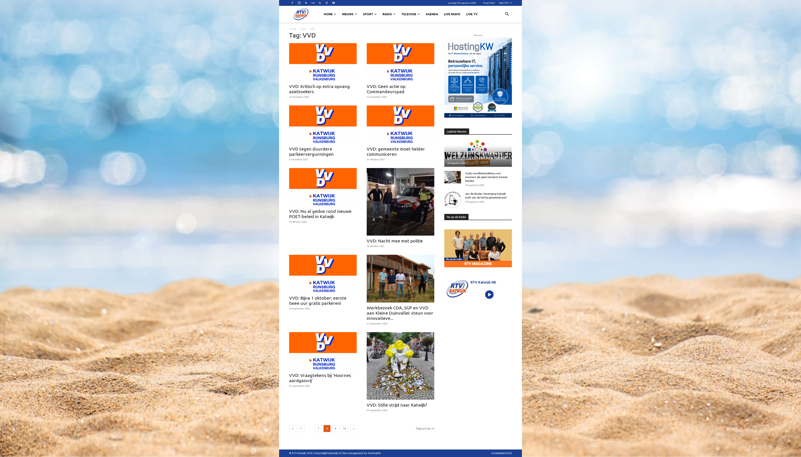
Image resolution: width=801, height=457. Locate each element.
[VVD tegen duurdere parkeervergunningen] (323, 124)
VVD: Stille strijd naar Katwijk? (397, 404)
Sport (368, 14)
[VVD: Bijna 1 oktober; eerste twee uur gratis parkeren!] (323, 274)
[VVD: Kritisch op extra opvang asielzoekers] (323, 62)
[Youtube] (333, 3)
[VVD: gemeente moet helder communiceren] (400, 124)
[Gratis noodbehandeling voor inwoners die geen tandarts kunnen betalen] (452, 177)
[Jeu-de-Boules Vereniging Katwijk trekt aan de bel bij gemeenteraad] (452, 199)
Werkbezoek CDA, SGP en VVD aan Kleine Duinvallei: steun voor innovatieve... (400, 313)
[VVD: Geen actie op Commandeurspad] (400, 62)
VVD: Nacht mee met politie (395, 240)
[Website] (327, 3)
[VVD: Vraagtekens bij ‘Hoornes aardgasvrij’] (323, 351)
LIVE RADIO (452, 14)
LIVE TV (471, 14)
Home (328, 14)
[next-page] (353, 428)
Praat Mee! (489, 3)
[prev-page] (292, 428)
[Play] (489, 294)
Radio (387, 14)
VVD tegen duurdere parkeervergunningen (311, 151)
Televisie (408, 14)
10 (344, 428)
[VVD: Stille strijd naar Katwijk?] (400, 366)
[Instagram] (299, 3)
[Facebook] (292, 3)
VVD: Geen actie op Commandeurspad (386, 89)
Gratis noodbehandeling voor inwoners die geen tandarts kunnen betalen (486, 177)
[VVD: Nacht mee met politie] (400, 202)
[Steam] (313, 3)
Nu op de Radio (456, 217)
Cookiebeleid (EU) (501, 453)
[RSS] (306, 3)
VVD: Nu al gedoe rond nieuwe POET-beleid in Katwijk (320, 214)
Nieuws (348, 14)
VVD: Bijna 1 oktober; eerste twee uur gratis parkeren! (317, 300)
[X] (320, 3)
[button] (507, 14)
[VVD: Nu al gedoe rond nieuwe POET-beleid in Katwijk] (323, 187)
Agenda (432, 14)
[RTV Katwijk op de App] (478, 78)
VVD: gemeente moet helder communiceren (396, 151)
